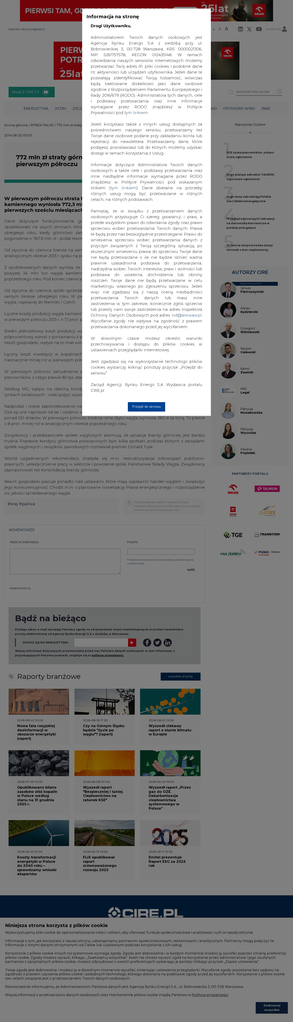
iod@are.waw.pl (187, 315)
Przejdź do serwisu (146, 407)
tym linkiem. (136, 112)
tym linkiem (123, 188)
